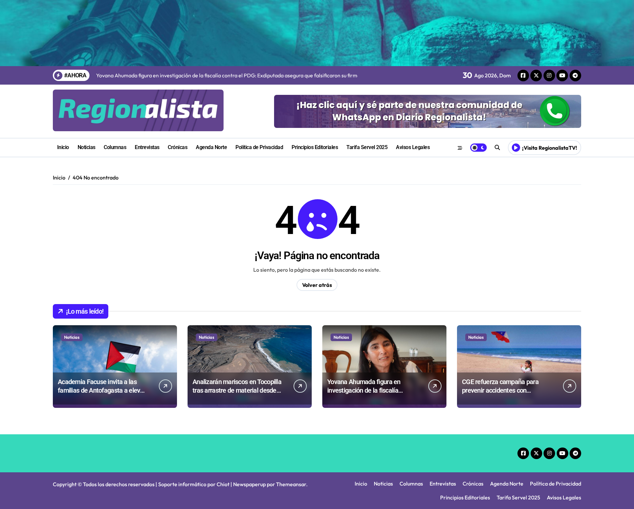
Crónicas (177, 147)
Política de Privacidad (259, 147)
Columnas (115, 147)
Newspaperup (249, 484)
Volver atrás (317, 285)
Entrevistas (147, 147)
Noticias (86, 147)
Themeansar (291, 484)
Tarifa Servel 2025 (366, 147)
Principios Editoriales (315, 147)
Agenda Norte (211, 147)
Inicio (63, 147)
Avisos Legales (413, 147)
